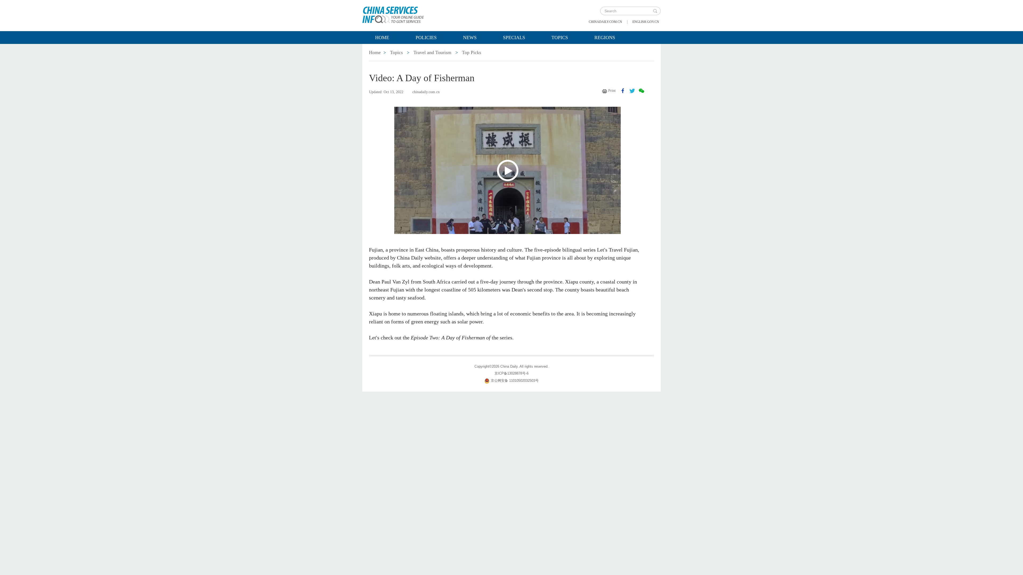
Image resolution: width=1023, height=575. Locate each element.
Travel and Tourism (432, 52)
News (470, 37)
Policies (426, 37)
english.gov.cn (645, 22)
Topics (559, 37)
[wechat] (641, 90)
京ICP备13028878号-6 (511, 373)
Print (612, 91)
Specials (514, 37)
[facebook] (623, 90)
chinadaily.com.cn (605, 22)
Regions (604, 37)
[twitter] (632, 90)
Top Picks (471, 52)
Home (382, 37)
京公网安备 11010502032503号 (515, 381)
